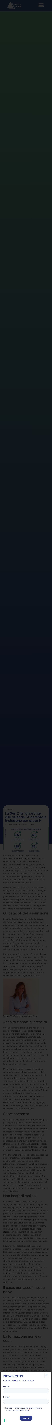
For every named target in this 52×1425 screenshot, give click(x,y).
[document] (26, 712)
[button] (46, 1375)
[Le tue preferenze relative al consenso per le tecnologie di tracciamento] (4, 1420)
